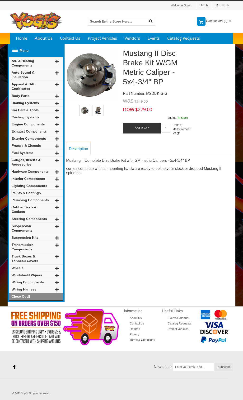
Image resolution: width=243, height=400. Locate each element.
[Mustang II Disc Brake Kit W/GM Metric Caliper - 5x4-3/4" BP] (91, 50)
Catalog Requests (183, 38)
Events (154, 38)
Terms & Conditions (142, 340)
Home (21, 38)
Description (78, 149)
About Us (43, 38)
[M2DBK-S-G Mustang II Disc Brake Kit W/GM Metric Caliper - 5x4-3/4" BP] (85, 110)
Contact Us (70, 38)
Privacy (134, 334)
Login (204, 5)
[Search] (150, 21)
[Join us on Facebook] (14, 367)
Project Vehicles (102, 38)
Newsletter (163, 367)
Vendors (132, 38)
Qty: (158, 128)
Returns (135, 329)
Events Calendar (178, 318)
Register (222, 5)
